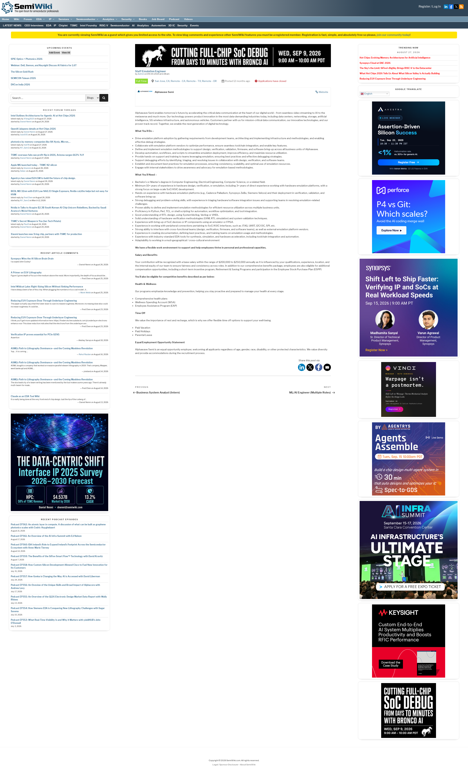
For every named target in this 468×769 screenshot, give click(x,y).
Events (194, 25)
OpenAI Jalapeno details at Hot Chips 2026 (33, 128)
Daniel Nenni (26, 121)
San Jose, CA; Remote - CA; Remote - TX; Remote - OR (186, 81)
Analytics (108, 19)
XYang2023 (29, 119)
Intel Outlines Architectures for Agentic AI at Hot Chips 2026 (43, 115)
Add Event (54, 52)
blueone (27, 168)
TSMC (74, 25)
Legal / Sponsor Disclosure (225, 764)
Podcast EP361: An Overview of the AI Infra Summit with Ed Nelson (46, 536)
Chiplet (63, 25)
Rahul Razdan (85, 354)
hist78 (26, 145)
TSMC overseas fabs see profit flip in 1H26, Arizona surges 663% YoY (47, 155)
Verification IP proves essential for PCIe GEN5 (35, 334)
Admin (141, 74)
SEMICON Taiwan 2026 (23, 78)
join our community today (393, 35)
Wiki (16, 19)
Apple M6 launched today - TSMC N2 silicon (34, 165)
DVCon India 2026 (20, 84)
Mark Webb (85, 292)
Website (323, 92)
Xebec (23, 171)
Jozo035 (24, 134)
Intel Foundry (88, 25)
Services (63, 19)
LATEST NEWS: (12, 25)
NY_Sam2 (24, 148)
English (368, 93)
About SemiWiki (248, 764)
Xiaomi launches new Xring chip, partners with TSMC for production (46, 234)
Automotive (158, 25)
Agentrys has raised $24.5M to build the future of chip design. (43, 178)
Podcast (174, 19)
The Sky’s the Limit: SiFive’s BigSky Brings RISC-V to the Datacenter (396, 68)
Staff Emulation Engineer (150, 71)
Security (126, 19)
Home (5, 19)
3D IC (171, 25)
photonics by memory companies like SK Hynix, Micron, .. (40, 141)
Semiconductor (85, 19)
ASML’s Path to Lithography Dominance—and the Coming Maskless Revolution (52, 348)
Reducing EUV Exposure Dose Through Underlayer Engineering (44, 300)
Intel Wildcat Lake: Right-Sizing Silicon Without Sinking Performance (47, 286)
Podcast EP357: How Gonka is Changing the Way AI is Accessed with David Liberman (55, 576)
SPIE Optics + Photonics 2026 (26, 59)
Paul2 (26, 224)
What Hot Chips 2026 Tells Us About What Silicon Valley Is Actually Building (400, 73)
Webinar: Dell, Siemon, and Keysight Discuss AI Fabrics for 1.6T (44, 65)
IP (50, 19)
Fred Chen (28, 197)
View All (66, 52)
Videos (188, 19)
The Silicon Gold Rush (22, 71)
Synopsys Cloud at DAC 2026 (375, 63)
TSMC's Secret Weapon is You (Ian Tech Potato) (36, 221)
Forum (28, 19)
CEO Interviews (34, 25)
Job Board (158, 19)
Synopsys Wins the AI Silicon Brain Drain (32, 258)
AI (133, 25)
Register (424, 6)
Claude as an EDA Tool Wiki (25, 396)
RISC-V (103, 25)
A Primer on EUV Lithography (26, 272)
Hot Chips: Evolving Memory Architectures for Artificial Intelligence (395, 57)
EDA (39, 19)
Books (143, 19)
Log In (436, 6)
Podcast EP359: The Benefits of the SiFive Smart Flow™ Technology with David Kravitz (57, 556)
